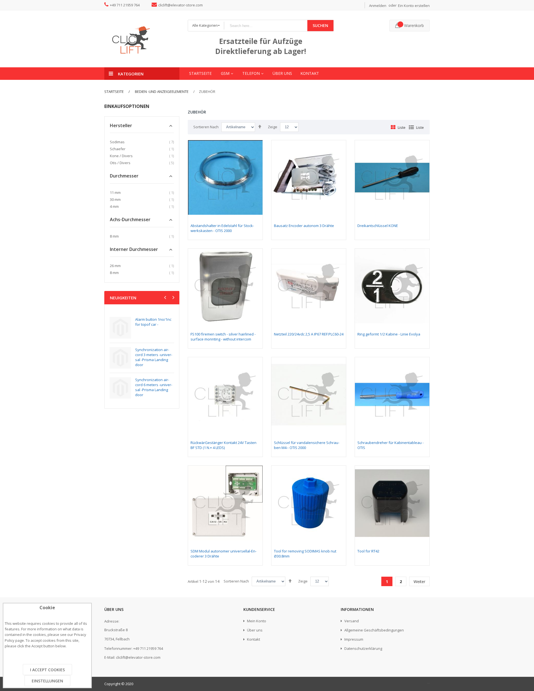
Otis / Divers (120, 162)
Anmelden (377, 5)
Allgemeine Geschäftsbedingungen (373, 630)
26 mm (115, 265)
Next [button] (172, 298)
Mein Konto (256, 620)
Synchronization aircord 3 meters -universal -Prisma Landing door (153, 357)
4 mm (114, 206)
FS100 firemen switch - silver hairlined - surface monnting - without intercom (223, 337)
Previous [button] (166, 298)
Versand (351, 620)
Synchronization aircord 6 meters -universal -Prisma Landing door (153, 387)
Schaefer (117, 148)
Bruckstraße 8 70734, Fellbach (117, 634)
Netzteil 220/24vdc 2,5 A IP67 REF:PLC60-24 (308, 334)
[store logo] (141, 39)
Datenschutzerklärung (362, 648)
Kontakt (253, 639)
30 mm (115, 199)
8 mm (114, 236)
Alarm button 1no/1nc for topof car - (153, 322)
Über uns (254, 630)
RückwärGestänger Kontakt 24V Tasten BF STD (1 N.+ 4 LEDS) (223, 445)
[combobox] (265, 25)
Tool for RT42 (368, 551)
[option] (142, 358)
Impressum (353, 639)
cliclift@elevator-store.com (180, 5)
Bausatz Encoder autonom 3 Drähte (304, 225)
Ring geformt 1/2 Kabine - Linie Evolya (388, 334)
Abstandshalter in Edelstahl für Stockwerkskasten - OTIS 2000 (222, 228)
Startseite (114, 91)
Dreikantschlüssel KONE (377, 225)
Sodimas (117, 141)
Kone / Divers (121, 155)
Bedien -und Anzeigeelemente (161, 91)
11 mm (115, 192)
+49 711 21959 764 (125, 5)
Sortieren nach (206, 126)
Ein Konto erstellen (414, 5)
